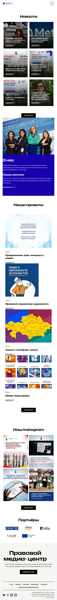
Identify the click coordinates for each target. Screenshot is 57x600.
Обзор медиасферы (17, 395)
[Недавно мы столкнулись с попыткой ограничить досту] (41, 451)
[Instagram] (8, 595)
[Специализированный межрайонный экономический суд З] (15, 484)
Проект (7, 251)
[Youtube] (11, 595)
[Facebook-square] (4, 595)
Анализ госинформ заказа (21, 349)
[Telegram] (15, 595)
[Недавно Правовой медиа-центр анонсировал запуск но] (15, 451)
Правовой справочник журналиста (27, 304)
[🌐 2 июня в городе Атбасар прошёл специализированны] (41, 484)
